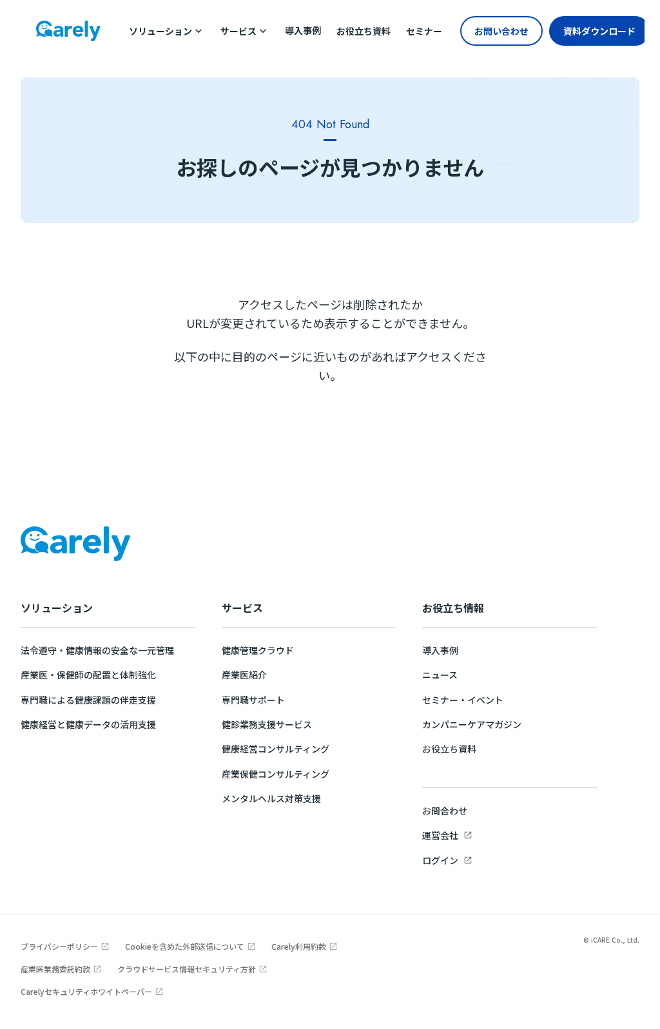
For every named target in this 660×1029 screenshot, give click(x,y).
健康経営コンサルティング (275, 748)
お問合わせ (444, 810)
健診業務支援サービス (267, 724)
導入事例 (440, 650)
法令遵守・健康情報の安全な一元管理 (97, 650)
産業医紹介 (244, 674)
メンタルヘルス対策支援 (271, 798)
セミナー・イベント (462, 699)
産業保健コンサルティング (275, 773)
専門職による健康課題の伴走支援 (88, 699)
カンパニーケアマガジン (471, 724)
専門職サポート (253, 699)
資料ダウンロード (599, 30)
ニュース (440, 674)
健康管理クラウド (258, 650)
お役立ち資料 (449, 748)
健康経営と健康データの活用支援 (88, 724)
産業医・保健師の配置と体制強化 (88, 674)
